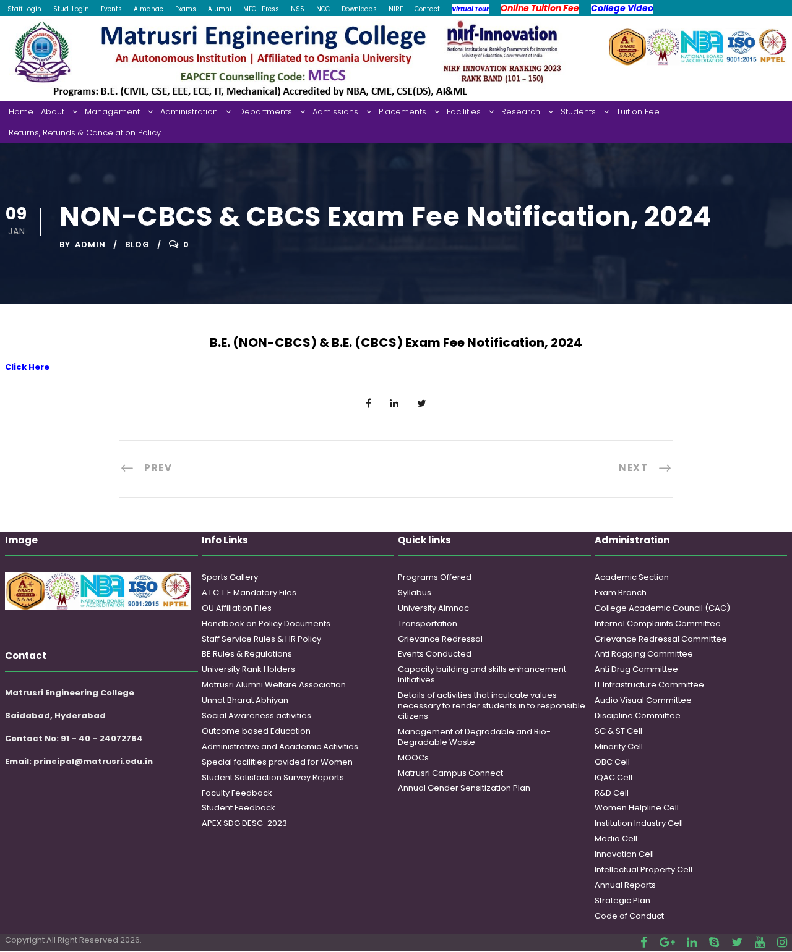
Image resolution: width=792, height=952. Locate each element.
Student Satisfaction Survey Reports (273, 777)
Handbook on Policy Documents (266, 623)
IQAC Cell (613, 777)
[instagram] (782, 942)
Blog (137, 244)
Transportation (427, 623)
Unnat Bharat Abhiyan (245, 700)
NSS (297, 9)
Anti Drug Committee (636, 669)
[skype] (714, 942)
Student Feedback (238, 808)
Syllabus (414, 592)
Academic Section (632, 577)
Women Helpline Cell (637, 808)
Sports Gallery (230, 577)
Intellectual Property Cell (643, 869)
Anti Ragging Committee (644, 654)
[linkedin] (692, 942)
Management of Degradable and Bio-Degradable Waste (474, 737)
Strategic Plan (622, 900)
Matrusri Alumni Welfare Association (274, 685)
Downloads (359, 9)
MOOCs (413, 757)
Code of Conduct (629, 916)
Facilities (464, 111)
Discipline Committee (638, 715)
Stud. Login (71, 9)
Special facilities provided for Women (277, 762)
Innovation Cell (624, 854)
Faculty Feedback (237, 793)
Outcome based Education (256, 731)
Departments (265, 111)
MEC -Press (261, 9)
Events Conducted (434, 654)
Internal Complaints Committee (658, 623)
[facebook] (643, 942)
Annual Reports (625, 885)
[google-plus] (667, 942)
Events (111, 9)
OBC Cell (612, 762)
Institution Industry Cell (639, 823)
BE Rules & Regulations (247, 654)
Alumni (219, 9)
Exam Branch (621, 592)
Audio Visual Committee (643, 700)
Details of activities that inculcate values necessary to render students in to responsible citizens (491, 705)
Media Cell (616, 838)
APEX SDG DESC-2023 (244, 823)
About (52, 111)
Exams (185, 9)
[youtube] (760, 942)
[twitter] (736, 942)
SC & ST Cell (618, 731)
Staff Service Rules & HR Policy (261, 639)
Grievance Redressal (440, 639)
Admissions (335, 111)
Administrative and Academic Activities (280, 746)
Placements (402, 111)
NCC (323, 9)
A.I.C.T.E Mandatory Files (249, 592)
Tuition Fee (638, 111)
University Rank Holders (248, 669)
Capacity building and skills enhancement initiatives (482, 674)
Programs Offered (434, 577)
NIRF (396, 9)
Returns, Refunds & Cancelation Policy (85, 132)
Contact (427, 9)
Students (578, 111)
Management (112, 111)
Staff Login (24, 9)
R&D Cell (612, 793)
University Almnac (433, 608)
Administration (189, 111)
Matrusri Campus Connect (450, 773)
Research (520, 111)
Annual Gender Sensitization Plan (464, 788)
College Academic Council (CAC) (662, 608)
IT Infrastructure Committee (649, 685)
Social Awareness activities (256, 715)
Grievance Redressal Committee (661, 639)
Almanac (148, 9)
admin (90, 244)
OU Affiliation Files (237, 608)
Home (21, 111)
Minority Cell (619, 746)
